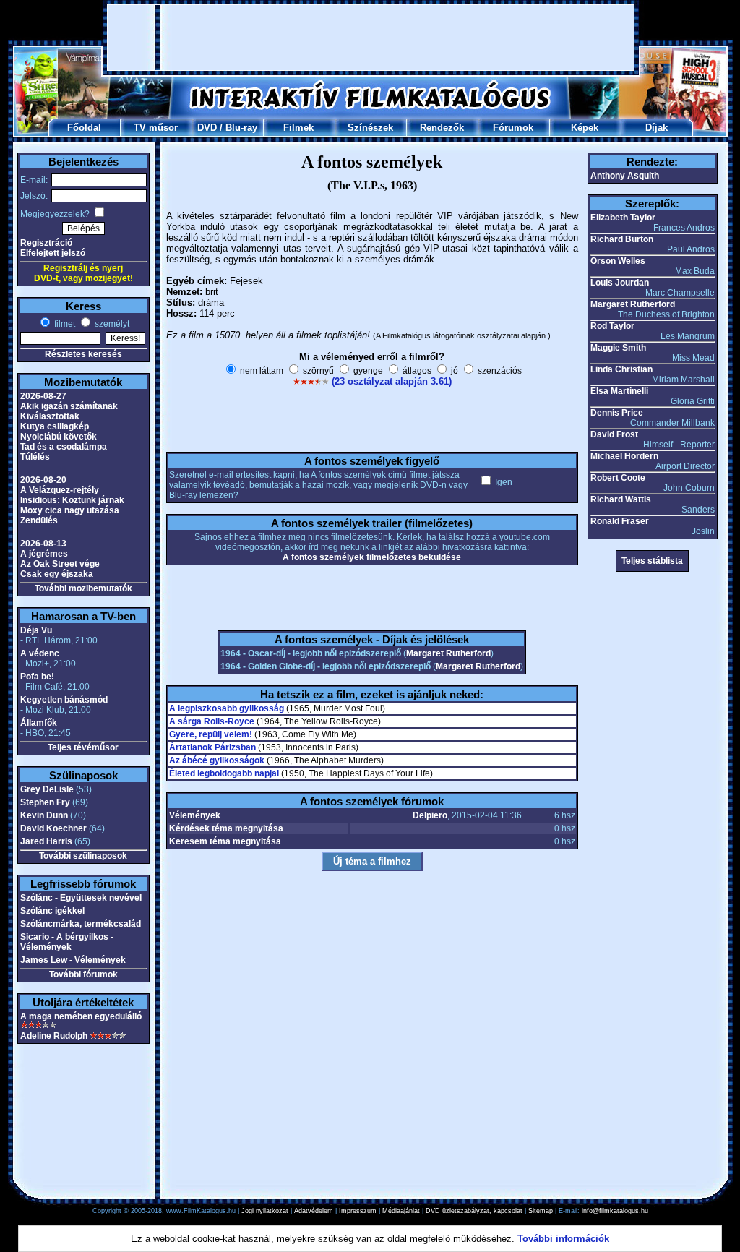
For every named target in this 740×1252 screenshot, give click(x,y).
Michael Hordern (624, 456)
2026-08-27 (43, 396)
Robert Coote (617, 478)
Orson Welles (617, 261)
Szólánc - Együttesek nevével (81, 898)
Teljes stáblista (652, 561)
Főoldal (84, 127)
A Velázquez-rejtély (59, 490)
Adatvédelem (313, 1210)
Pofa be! (37, 677)
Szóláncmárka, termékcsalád (80, 924)
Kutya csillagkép (54, 426)
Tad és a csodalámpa (63, 447)
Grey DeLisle (47, 789)
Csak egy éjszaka (56, 574)
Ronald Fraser (619, 521)
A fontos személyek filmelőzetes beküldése (372, 557)
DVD (207, 127)
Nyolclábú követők (58, 437)
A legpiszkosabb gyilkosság (226, 708)
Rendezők (442, 127)
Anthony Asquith (624, 176)
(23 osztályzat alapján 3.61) (392, 381)
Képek (584, 127)
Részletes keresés (83, 354)
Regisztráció (46, 243)
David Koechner (53, 828)
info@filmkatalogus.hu (615, 1210)
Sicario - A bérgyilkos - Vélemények (66, 942)
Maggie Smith (618, 348)
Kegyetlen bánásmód (64, 700)
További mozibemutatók (83, 588)
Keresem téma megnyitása (225, 841)
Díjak (656, 127)
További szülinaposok (83, 856)
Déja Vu (36, 630)
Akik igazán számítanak (69, 406)
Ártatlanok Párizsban (212, 747)
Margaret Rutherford (448, 653)
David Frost (614, 434)
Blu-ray (241, 127)
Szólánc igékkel (52, 911)
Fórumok (513, 127)
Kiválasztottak (49, 416)
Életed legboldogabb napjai (224, 773)
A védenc (39, 653)
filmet (63, 324)
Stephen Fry (45, 802)
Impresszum (358, 1210)
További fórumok (83, 974)
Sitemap (540, 1210)
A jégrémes (44, 554)
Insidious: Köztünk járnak (72, 500)
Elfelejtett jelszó (52, 253)
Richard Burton (621, 239)
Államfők (38, 723)
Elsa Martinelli (619, 391)
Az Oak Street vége (60, 564)
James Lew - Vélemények (73, 960)
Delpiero (430, 815)
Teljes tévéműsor (83, 747)
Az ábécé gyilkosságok (216, 760)
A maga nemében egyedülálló (81, 1016)
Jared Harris (46, 841)
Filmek (298, 127)
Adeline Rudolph (53, 1036)
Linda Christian (621, 369)
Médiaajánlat (401, 1210)
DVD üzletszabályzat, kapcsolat (474, 1210)
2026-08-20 (43, 480)
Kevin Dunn (44, 815)
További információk (563, 1238)
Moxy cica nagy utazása (69, 510)
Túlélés (35, 457)
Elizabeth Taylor (622, 218)
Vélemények (194, 815)
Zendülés (39, 520)
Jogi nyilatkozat (264, 1210)
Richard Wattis (620, 499)
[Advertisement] (371, 37)
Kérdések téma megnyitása (226, 828)
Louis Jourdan (619, 283)
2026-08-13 (43, 544)
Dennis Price (616, 413)
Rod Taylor (612, 326)
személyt (110, 324)
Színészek (370, 127)
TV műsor (156, 127)
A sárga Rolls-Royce (211, 721)
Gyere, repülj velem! (210, 734)
